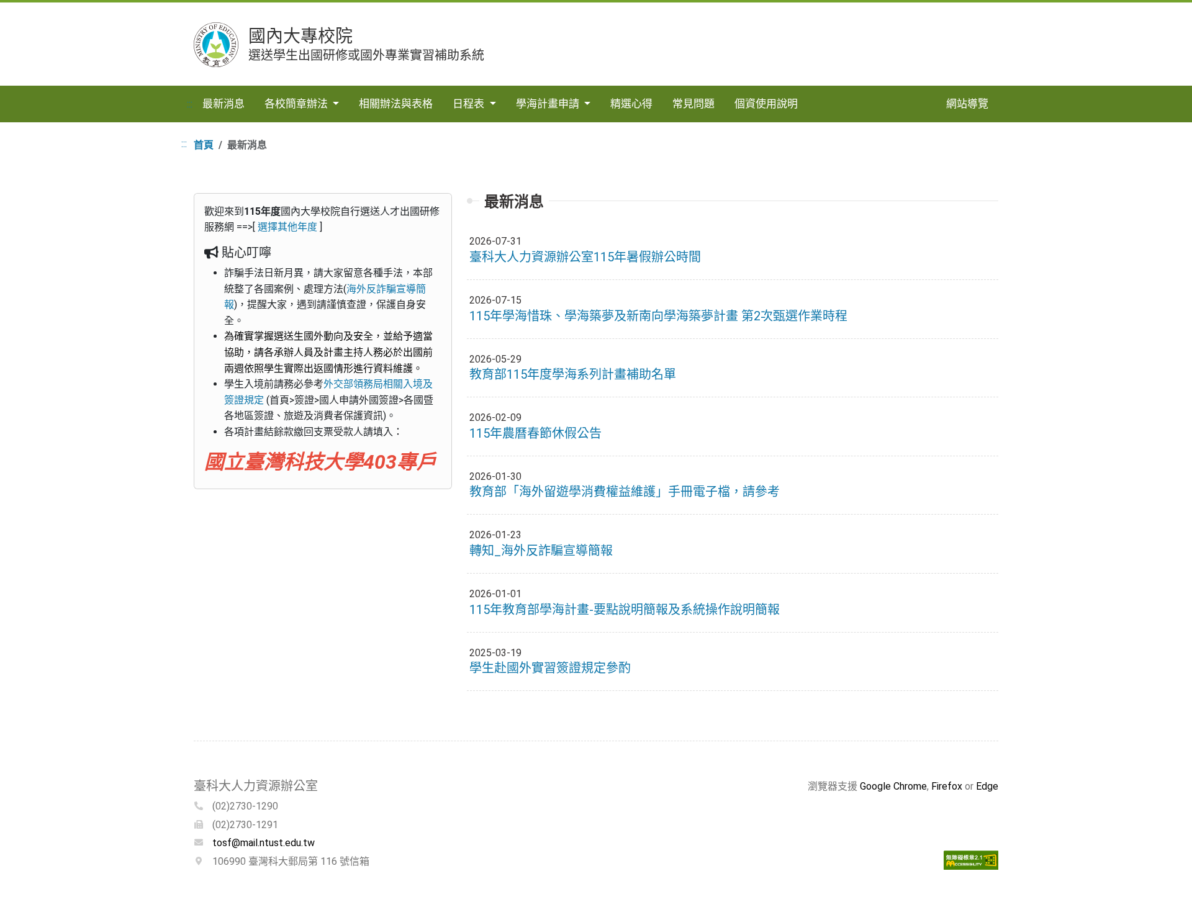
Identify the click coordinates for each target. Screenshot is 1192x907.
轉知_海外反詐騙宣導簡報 (541, 550)
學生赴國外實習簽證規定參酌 (550, 668)
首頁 (204, 145)
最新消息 (223, 103)
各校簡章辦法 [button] (297, 103)
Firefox (946, 786)
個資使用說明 (766, 103)
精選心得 (631, 103)
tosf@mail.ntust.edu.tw (263, 843)
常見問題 (693, 103)
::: (189, 104)
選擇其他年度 (287, 227)
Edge (987, 786)
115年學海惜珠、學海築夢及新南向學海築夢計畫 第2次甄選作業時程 (658, 316)
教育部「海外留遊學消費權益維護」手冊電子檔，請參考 (624, 491)
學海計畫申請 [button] (549, 103)
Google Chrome (893, 786)
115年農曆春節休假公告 (535, 433)
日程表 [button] (470, 103)
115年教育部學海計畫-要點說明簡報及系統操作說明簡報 (624, 609)
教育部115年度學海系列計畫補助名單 (572, 374)
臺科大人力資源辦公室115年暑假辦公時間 (585, 257)
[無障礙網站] (971, 859)
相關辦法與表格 (396, 103)
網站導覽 (967, 103)
